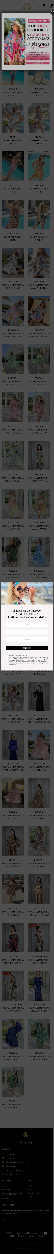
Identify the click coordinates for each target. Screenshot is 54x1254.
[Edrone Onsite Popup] (27, 627)
